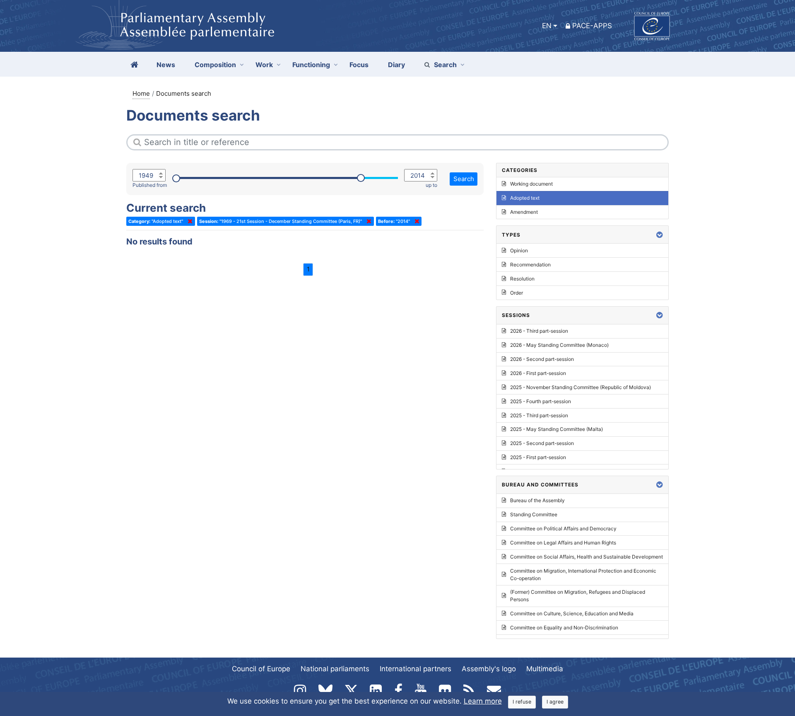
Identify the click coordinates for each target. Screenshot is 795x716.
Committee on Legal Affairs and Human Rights (563, 542)
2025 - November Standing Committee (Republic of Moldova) (580, 387)
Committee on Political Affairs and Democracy (563, 528)
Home (141, 93)
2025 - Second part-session (542, 443)
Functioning (311, 64)
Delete (188, 221)
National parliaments (335, 669)
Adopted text (525, 198)
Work (264, 64)
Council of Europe (261, 669)
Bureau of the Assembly (537, 500)
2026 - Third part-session (539, 331)
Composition (215, 64)
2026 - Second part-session (542, 359)
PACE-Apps (592, 26)
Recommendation (530, 264)
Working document (531, 184)
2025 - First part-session (538, 457)
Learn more (483, 701)
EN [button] (547, 26)
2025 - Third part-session (539, 415)
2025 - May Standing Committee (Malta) (556, 429)
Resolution (522, 279)
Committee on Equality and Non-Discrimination (564, 627)
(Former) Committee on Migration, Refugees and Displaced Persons (577, 595)
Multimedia (544, 669)
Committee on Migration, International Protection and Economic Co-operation (583, 574)
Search (445, 64)
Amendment (524, 212)
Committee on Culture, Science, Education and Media (572, 613)
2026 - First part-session (538, 373)
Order (516, 293)
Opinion (519, 250)
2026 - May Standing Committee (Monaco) (559, 345)
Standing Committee (533, 514)
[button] (659, 234)
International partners (415, 669)
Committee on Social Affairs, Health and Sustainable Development (586, 557)
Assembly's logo (489, 669)
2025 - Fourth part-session (540, 401)
